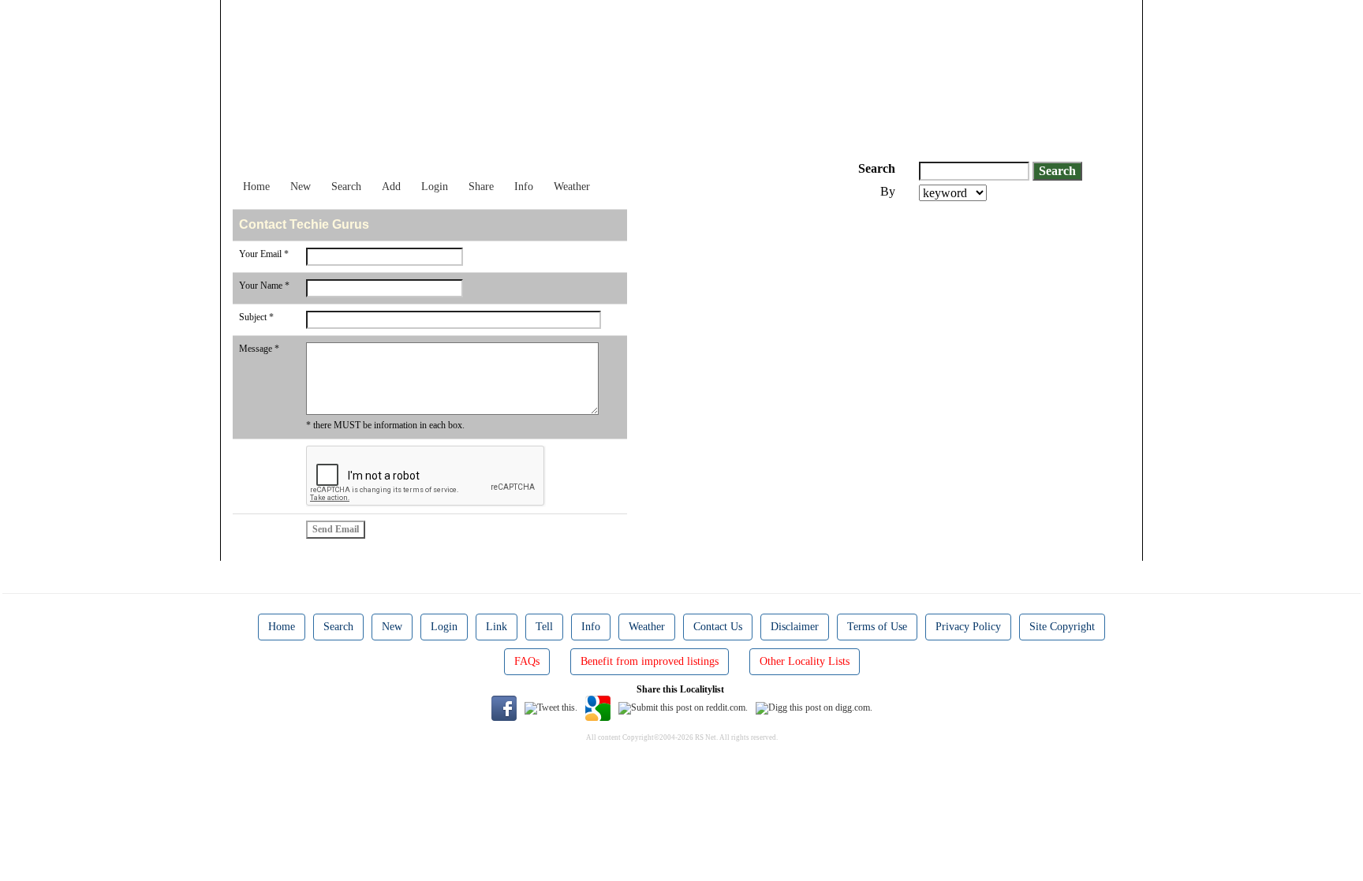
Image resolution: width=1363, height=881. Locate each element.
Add (391, 186)
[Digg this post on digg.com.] (814, 707)
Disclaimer (795, 627)
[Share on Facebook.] (504, 707)
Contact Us (717, 627)
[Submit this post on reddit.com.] (683, 707)
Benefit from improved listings (650, 661)
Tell (544, 627)
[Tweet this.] (551, 707)
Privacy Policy (968, 627)
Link (496, 627)
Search (346, 186)
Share (481, 186)
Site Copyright (1062, 627)
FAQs (527, 661)
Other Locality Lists (805, 661)
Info (523, 186)
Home (256, 186)
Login (434, 186)
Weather (572, 186)
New (300, 186)
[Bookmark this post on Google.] (597, 707)
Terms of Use (877, 627)
